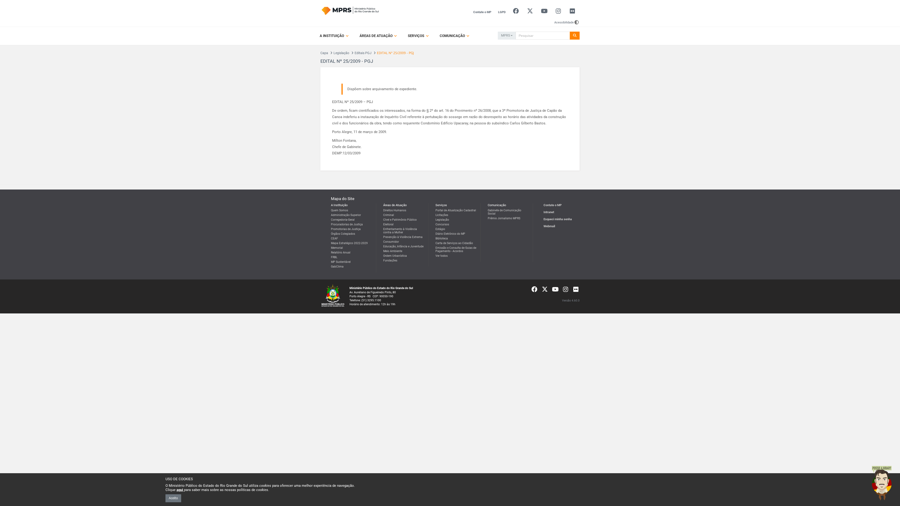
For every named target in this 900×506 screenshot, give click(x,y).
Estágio (440, 229)
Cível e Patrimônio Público (400, 219)
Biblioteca (441, 238)
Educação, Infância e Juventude (403, 246)
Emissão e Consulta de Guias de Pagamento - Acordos (455, 249)
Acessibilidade (564, 22)
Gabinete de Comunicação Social (504, 212)
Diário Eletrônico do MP (450, 233)
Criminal (388, 215)
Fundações (390, 260)
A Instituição (332, 36)
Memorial (337, 247)
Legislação (341, 53)
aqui (180, 490)
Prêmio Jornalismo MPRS (504, 218)
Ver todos (441, 255)
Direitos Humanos (394, 210)
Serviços (416, 36)
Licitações (441, 215)
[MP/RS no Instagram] (558, 12)
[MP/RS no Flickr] (572, 12)
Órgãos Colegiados (343, 233)
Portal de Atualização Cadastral (455, 210)
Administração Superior (346, 215)
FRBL (334, 257)
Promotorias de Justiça (346, 229)
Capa (324, 53)
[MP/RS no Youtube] (544, 12)
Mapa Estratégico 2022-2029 (349, 243)
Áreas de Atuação (377, 36)
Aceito (173, 498)
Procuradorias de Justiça (347, 224)
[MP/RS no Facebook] (516, 12)
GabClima (337, 266)
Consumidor (391, 241)
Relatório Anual (340, 252)
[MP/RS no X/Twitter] (530, 12)
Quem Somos (339, 210)
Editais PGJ (363, 53)
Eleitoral (388, 224)
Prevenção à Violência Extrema (403, 237)
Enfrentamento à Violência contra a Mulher (400, 230)
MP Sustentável (341, 262)
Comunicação (453, 36)
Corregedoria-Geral (343, 219)
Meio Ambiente (392, 251)
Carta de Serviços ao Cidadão (454, 243)
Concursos (442, 224)
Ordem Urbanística (395, 255)
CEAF (334, 238)
